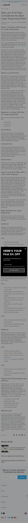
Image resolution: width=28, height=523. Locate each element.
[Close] (25, 248)
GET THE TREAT (14, 270)
